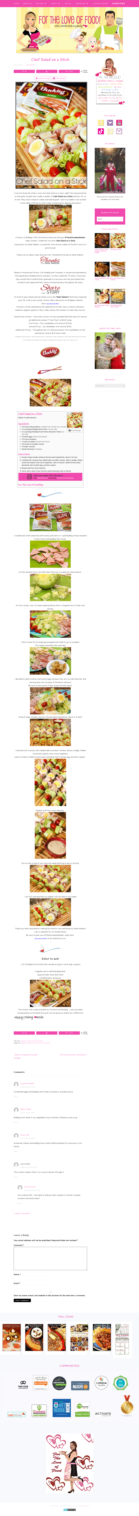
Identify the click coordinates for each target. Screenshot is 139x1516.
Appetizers (24, 1041)
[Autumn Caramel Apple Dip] (57, 1352)
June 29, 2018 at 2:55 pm (27, 1087)
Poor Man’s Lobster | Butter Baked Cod (102, 306)
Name (17, 1274)
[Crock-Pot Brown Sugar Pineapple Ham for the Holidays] (102, 247)
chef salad (34, 1043)
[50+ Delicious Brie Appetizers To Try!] (79, 1352)
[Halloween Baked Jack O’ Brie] (34, 1352)
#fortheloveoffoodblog (65, 478)
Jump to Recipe (44, 78)
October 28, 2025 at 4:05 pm (28, 1167)
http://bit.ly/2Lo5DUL (53, 304)
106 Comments (30, 65)
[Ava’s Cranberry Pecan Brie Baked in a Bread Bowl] (102, 1352)
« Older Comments (22, 1213)
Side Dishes (40, 1041)
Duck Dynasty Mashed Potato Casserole (116, 306)
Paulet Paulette (27, 1083)
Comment (19, 1245)
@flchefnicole (42, 478)
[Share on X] (46, 71)
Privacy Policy (84, 1506)
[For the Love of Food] (69, 53)
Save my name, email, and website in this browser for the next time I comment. (49, 1295)
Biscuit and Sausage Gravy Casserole (117, 279)
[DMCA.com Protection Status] (69, 1512)
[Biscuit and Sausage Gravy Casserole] (117, 276)
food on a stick (42, 1043)
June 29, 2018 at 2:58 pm (27, 1112)
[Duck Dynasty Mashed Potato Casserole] (117, 303)
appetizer (24, 1043)
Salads (34, 1041)
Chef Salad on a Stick (116, 249)
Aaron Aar (25, 1135)
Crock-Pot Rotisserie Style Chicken (102, 279)
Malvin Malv (25, 1109)
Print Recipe (60, 78)
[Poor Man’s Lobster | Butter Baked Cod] (102, 303)
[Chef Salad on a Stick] (117, 247)
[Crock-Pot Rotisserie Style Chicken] (102, 276)
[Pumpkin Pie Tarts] (12, 1352)
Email (17, 1283)
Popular (29, 1041)
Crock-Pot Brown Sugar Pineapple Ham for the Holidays (101, 251)
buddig (29, 1043)
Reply (16, 1097)
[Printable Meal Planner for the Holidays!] (122, 1356)
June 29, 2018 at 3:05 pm (27, 1138)
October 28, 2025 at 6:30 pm (32, 1190)
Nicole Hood (29, 1187)
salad (48, 1043)
